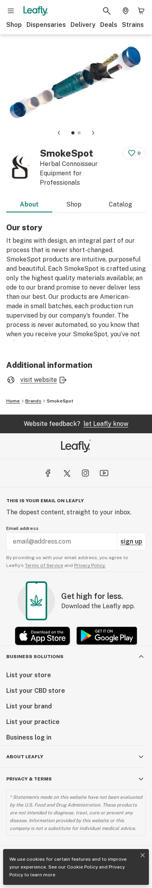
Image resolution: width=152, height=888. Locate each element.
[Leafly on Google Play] (106, 636)
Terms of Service (44, 565)
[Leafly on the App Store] (42, 636)
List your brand (29, 706)
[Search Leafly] (106, 11)
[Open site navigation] (11, 11)
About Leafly (24, 756)
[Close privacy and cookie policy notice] (143, 855)
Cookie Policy (82, 867)
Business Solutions (35, 656)
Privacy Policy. (90, 565)
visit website (38, 379)
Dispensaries (46, 24)
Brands (33, 401)
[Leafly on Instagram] (85, 473)
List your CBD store (35, 690)
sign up (131, 541)
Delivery (83, 24)
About (29, 204)
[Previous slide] (59, 133)
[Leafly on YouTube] (104, 473)
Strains (133, 24)
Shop (14, 24)
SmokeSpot (60, 401)
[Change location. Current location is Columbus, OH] (125, 11)
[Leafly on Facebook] (48, 473)
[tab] (72, 132)
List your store (28, 675)
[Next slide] (93, 133)
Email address (22, 528)
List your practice (33, 722)
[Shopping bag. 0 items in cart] (141, 11)
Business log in (28, 737)
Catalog (120, 204)
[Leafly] (35, 11)
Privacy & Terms (29, 779)
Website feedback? (76, 423)
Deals (108, 24)
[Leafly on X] (66, 473)
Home (13, 401)
